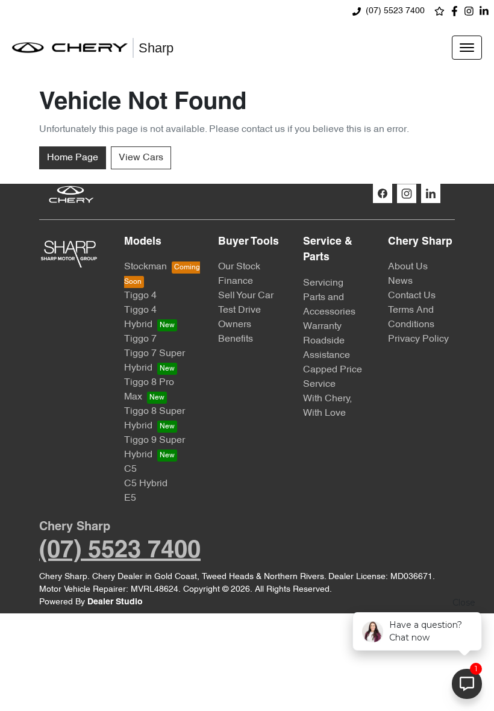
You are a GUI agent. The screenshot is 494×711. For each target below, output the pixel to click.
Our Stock (239, 267)
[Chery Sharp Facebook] (456, 11)
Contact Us (412, 296)
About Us (408, 267)
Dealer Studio (115, 602)
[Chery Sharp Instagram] (471, 11)
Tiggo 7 (140, 339)
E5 (130, 498)
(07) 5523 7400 (395, 11)
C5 (130, 469)
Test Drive (239, 310)
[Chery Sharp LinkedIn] (486, 11)
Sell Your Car (246, 296)
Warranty (322, 326)
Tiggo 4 (140, 296)
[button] (467, 48)
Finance (235, 281)
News (400, 281)
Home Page (72, 158)
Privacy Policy (418, 339)
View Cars (141, 158)
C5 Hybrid (145, 484)
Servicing (323, 283)
